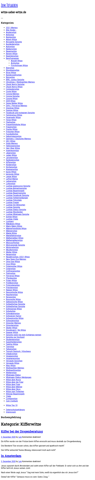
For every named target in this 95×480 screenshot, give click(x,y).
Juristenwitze (12, 157)
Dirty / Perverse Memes (16, 105)
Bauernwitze (11, 51)
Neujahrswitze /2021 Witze (18, 257)
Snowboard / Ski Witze (16, 330)
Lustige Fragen (12, 202)
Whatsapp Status (13, 375)
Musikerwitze (12, 250)
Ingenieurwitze (12, 150)
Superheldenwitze (14, 342)
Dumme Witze (12, 110)
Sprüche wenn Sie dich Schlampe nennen (23, 335)
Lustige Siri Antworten (15, 205)
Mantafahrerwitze (13, 235)
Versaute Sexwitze (14, 361)
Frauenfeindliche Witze (16, 124)
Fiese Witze (11, 120)
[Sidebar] (2, 18)
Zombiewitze (11, 398)
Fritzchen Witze (13, 131)
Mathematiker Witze (14, 238)
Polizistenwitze (13, 285)
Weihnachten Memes (15, 368)
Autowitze (10, 46)
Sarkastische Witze (14, 302)
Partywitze (10, 273)
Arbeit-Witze (11, 39)
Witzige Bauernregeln (15, 394)
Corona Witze (12, 98)
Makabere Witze (13, 224)
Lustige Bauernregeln (15, 191)
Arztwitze (15, 63)
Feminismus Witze (14, 115)
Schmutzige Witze (14, 309)
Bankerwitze (11, 49)
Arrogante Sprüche (14, 42)
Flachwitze (10, 122)
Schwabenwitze (13, 313)
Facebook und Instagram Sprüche (20, 113)
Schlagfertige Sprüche (15, 304)
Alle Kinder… (11, 30)
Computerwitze (12, 89)
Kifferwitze (11, 162)
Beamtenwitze (12, 56)
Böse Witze (11, 72)
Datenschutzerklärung (15, 409)
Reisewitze (11, 297)
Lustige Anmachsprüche (16, 188)
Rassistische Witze (14, 292)
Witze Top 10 (11, 405)
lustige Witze (11, 217)
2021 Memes (12, 27)
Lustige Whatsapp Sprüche (17, 214)
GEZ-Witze (10, 141)
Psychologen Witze (19, 65)
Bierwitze (10, 68)
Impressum (11, 412)
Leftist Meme (12, 179)
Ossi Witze (11, 264)
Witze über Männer (14, 387)
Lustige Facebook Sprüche (17, 195)
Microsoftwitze (12, 242)
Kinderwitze (11, 165)
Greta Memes (12, 143)
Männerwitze (11, 231)
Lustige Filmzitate (14, 200)
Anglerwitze (11, 32)
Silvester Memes (13, 323)
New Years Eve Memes (16, 259)
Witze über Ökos (13, 389)
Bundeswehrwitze (14, 75)
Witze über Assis (13, 380)
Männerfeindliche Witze (16, 228)
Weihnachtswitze (13, 370)
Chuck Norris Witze (14, 87)
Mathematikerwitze (14, 240)
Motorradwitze (12, 247)
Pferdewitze (11, 278)
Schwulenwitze (12, 320)
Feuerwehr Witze (13, 117)
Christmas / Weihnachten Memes (20, 82)
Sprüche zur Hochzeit (15, 337)
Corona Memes (12, 94)
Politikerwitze (12, 283)
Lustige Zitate (12, 219)
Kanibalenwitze (12, 160)
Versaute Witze (12, 363)
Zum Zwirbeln (12, 401)
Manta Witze (11, 233)
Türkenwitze (11, 349)
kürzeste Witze (12, 174)
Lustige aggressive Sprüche (18, 186)
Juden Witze (11, 155)
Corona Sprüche (13, 96)
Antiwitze (10, 35)
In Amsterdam (11, 456)
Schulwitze (10, 311)
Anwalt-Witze (17, 61)
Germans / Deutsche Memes (18, 139)
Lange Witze (11, 176)
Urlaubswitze (11, 354)
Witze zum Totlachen (15, 391)
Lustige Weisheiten (14, 212)
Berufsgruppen (12, 58)
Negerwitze (11, 254)
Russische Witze (13, 299)
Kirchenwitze (11, 167)
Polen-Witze (11, 280)
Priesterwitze (12, 287)
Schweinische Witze (15, 318)
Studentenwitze (13, 339)
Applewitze (11, 37)
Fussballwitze (12, 134)
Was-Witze (11, 365)
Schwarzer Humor (13, 316)
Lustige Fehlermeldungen (17, 198)
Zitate (8, 396)
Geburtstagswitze (13, 136)
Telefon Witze (12, 344)
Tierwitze (10, 346)
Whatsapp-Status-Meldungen (18, 377)
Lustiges (10, 221)
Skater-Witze (11, 328)
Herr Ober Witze (13, 148)
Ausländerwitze (12, 44)
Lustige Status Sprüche (16, 209)
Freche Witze (11, 129)
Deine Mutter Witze (14, 103)
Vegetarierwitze (13, 358)
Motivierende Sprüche (15, 245)
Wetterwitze (11, 372)
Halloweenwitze (13, 146)
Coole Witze (11, 91)
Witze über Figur (13, 384)
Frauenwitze (11, 127)
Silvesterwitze (12, 325)
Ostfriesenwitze (13, 271)
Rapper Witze (12, 290)
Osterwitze (11, 268)
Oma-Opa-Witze (13, 261)
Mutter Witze (11, 252)
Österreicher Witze (14, 266)
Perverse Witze (13, 276)
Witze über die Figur (14, 382)
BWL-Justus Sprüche (15, 79)
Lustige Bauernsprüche (16, 193)
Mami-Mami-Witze (14, 226)
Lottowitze (10, 183)
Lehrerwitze (11, 181)
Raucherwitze (12, 294)
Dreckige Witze (12, 108)
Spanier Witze (12, 332)
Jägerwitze (11, 153)
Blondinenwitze (12, 70)
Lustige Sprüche (13, 207)
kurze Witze (11, 172)
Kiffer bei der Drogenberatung (22, 431)
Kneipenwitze (12, 169)
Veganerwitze (12, 356)
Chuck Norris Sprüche (15, 84)
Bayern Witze (11, 53)
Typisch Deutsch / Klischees (18, 351)
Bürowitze (10, 77)
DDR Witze (10, 101)
